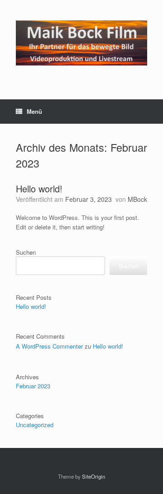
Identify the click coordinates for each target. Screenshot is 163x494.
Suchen (26, 252)
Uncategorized (34, 424)
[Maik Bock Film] (81, 42)
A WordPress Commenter (49, 346)
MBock (137, 199)
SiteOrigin (93, 476)
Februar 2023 (33, 386)
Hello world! (39, 188)
